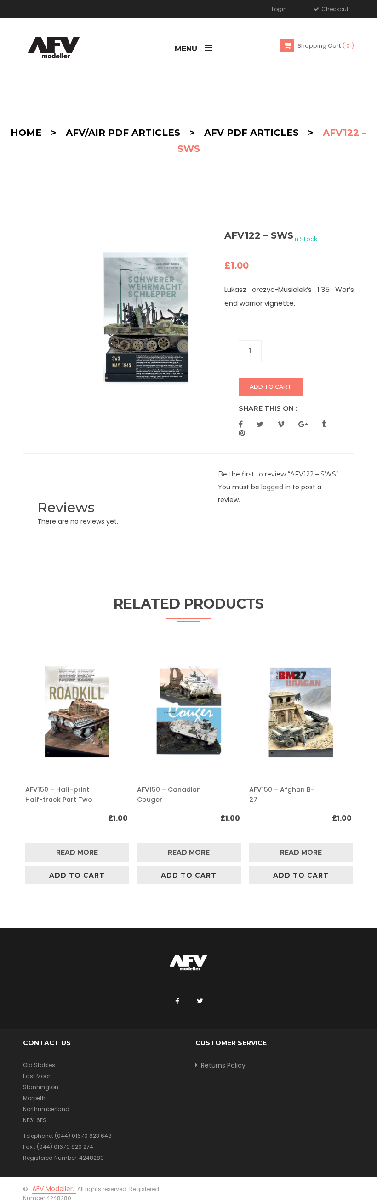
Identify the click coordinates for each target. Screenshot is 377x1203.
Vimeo (281, 424)
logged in (276, 487)
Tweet (260, 424)
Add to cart (270, 386)
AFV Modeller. (54, 1188)
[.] (177, 1001)
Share (241, 424)
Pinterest (242, 432)
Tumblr (324, 424)
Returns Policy (223, 1065)
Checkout (334, 9)
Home (26, 132)
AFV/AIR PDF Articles (123, 132)
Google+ (303, 424)
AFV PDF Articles (251, 132)
